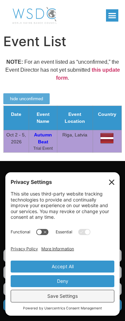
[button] (112, 15)
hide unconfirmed (26, 98)
